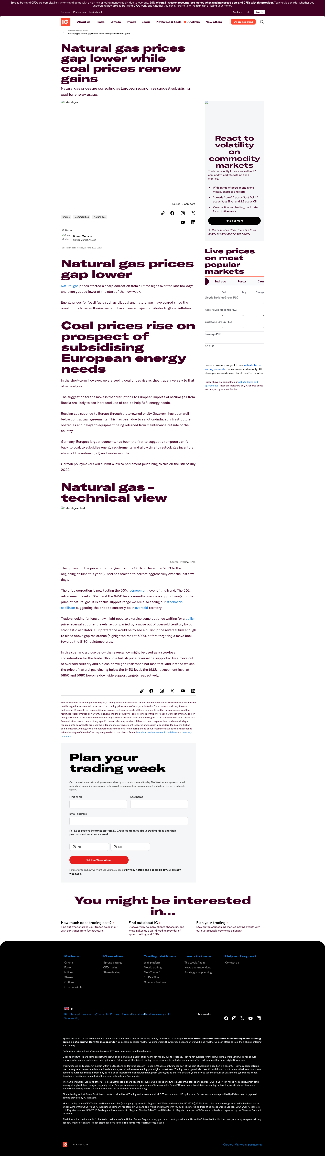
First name (75, 796)
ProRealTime (151, 977)
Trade (100, 22)
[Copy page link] (162, 213)
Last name (136, 796)
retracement (138, 590)
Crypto (116, 22)
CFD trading (110, 967)
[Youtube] (183, 222)
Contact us (232, 962)
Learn (146, 22)
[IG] (65, 22)
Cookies (126, 1014)
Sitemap (74, 1014)
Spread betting (112, 962)
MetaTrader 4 (152, 972)
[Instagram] (183, 213)
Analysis (193, 22)
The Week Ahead (195, 962)
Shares (66, 216)
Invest (131, 22)
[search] (261, 22)
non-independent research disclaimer (157, 732)
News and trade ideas (198, 967)
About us (83, 22)
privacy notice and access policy (146, 869)
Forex (241, 281)
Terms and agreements (94, 1014)
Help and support (240, 956)
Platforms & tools (168, 22)
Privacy (114, 1014)
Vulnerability (72, 1018)
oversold (141, 607)
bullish (191, 618)
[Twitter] (193, 213)
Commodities (82, 216)
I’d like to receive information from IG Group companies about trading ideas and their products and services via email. (122, 832)
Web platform (152, 962)
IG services (113, 956)
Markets (71, 956)
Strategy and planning (198, 972)
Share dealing (111, 972)
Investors (138, 1014)
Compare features (155, 982)
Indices (220, 281)
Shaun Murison (82, 235)
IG (65, 1014)
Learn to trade (198, 956)
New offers (213, 22)
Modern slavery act (157, 1014)
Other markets (73, 987)
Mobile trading (153, 967)
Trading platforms (160, 956)
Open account (243, 21)
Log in (259, 12)
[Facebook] (172, 213)
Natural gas (99, 216)
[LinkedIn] (193, 222)
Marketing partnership (248, 1144)
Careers (228, 1144)
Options (69, 982)
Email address (78, 813)
